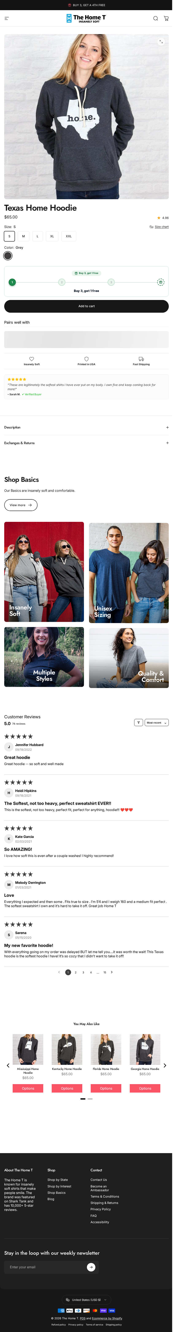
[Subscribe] (90, 1266)
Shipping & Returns (103, 1196)
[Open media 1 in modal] (161, 41)
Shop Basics (56, 1186)
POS (81, 1317)
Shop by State (57, 1173)
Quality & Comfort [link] (148, 670)
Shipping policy (112, 1323)
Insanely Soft (20, 605)
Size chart (162, 226)
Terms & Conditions (103, 1190)
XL (52, 236)
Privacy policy (74, 1323)
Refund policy (57, 1323)
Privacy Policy (99, 1203)
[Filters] (53, 716)
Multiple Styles (43, 669)
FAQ (92, 1209)
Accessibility (98, 1216)
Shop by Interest (58, 1180)
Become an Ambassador (98, 1182)
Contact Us (97, 1173)
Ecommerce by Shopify (105, 1317)
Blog (50, 1193)
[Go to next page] (111, 966)
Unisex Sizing (102, 606)
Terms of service (92, 1323)
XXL (69, 236)
